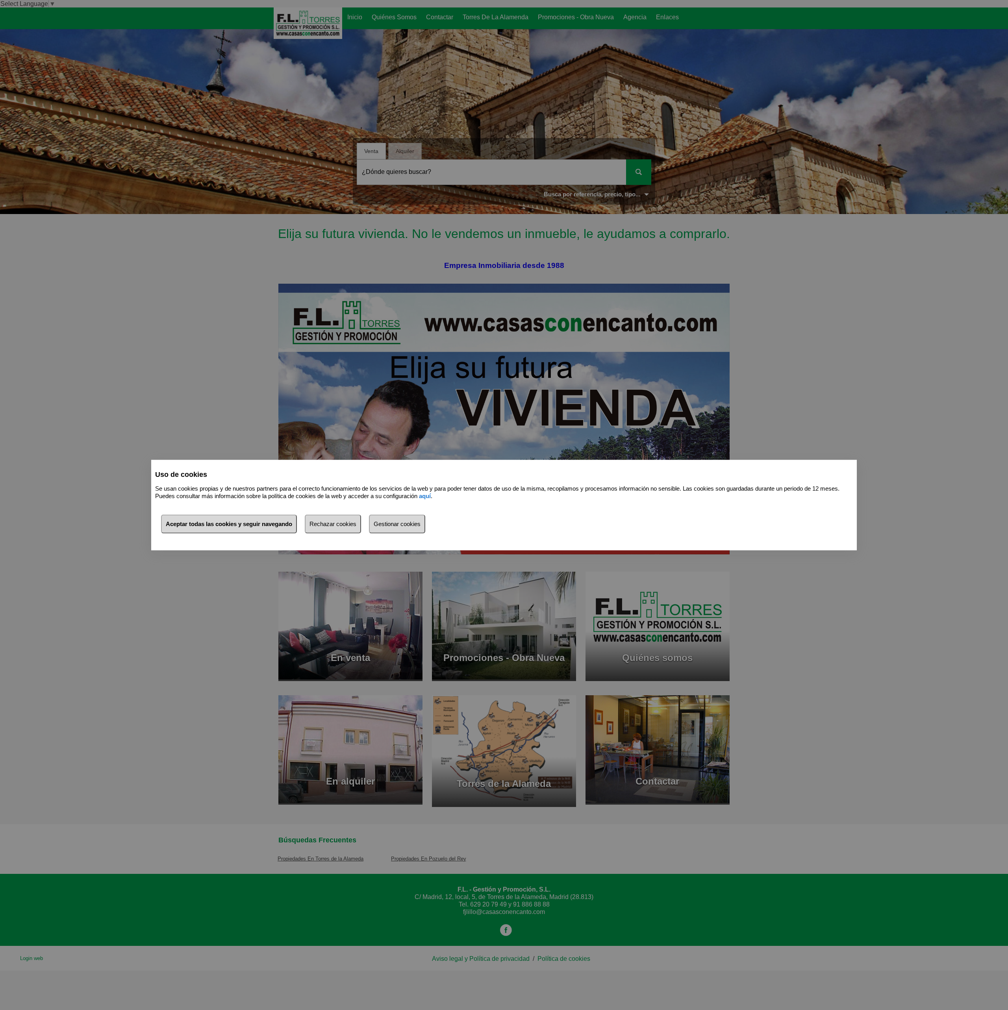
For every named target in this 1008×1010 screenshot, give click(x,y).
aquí (425, 495)
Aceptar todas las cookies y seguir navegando (229, 524)
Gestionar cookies (397, 524)
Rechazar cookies (332, 524)
